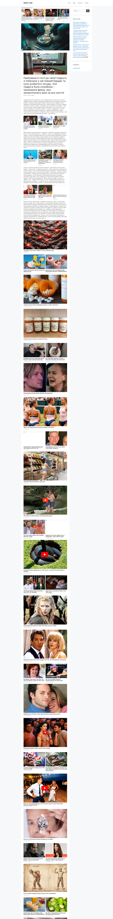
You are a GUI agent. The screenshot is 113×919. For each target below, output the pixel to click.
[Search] (87, 10)
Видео (74, 2)
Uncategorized (76, 68)
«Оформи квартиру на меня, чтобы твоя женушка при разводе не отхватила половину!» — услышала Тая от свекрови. (80, 39)
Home (69, 2)
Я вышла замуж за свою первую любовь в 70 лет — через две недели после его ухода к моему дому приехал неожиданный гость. (81, 47)
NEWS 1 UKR (28, 3)
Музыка (86, 2)
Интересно (80, 2)
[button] (45, 36)
